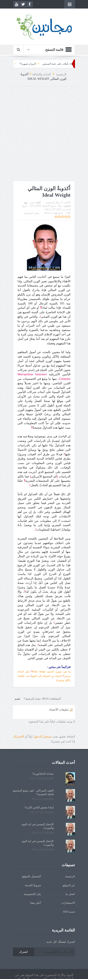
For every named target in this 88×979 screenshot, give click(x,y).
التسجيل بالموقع (31, 876)
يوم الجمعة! (16, 63)
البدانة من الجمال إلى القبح (46, 676)
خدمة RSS (69, 911)
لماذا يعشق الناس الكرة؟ (39, 807)
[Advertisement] (44, 135)
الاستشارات (68, 902)
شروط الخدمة (33, 885)
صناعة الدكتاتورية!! (43, 773)
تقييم (17, 698)
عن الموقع (69, 885)
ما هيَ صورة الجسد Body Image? (50, 671)
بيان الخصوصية (32, 894)
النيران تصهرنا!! (37, 63)
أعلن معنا (35, 902)
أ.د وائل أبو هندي (53, 202)
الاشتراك (18, 736)
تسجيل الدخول (42, 736)
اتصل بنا (70, 894)
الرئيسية (70, 876)
